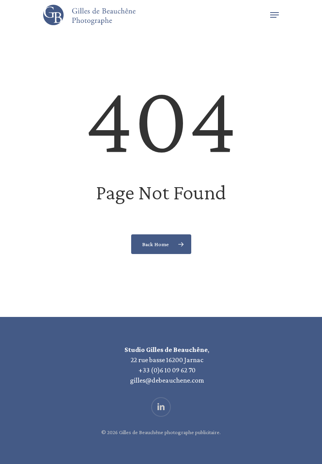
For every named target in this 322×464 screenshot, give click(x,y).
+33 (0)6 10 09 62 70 (167, 370)
